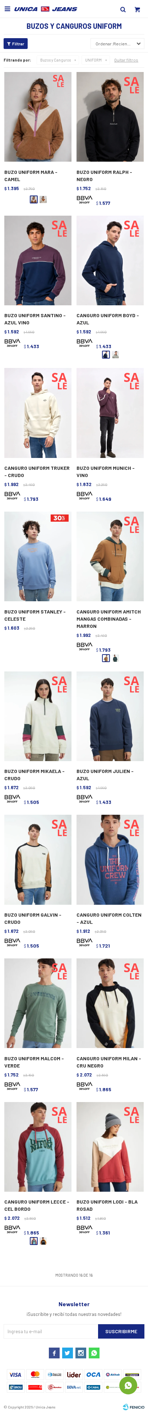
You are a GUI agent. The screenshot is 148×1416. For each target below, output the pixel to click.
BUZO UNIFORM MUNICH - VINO (106, 471)
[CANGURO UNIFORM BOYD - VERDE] (115, 354)
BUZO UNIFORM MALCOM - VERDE (34, 1062)
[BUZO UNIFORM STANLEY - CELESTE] (38, 557)
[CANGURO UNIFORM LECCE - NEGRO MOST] (43, 1241)
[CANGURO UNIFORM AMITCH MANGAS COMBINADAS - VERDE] (115, 658)
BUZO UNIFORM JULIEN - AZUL (105, 774)
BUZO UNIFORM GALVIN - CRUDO (32, 918)
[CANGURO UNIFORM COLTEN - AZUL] (110, 860)
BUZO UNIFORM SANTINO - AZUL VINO (35, 318)
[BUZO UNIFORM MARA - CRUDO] (43, 199)
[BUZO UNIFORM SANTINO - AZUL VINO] (38, 261)
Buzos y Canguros (55, 60)
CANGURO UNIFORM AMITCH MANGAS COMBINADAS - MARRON (109, 618)
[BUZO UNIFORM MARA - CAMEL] (38, 117)
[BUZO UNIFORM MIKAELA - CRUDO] (38, 717)
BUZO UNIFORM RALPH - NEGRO (104, 175)
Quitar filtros (126, 59)
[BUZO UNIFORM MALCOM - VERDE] (38, 1003)
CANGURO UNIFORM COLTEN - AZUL (109, 918)
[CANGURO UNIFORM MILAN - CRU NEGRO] (110, 1003)
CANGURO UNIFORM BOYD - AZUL (108, 318)
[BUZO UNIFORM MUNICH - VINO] (110, 413)
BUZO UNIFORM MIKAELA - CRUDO (34, 774)
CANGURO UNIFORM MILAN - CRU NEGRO (109, 1062)
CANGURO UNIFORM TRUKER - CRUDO (37, 471)
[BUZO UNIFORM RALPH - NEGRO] (110, 117)
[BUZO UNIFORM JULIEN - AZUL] (110, 717)
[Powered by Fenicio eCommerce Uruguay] (133, 1407)
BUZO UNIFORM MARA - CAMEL (30, 175)
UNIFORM (93, 60)
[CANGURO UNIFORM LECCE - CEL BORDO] (38, 1147)
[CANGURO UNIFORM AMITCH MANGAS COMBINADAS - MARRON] (110, 557)
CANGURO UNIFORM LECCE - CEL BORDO (36, 1205)
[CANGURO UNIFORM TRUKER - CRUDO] (38, 413)
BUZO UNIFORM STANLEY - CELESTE (35, 615)
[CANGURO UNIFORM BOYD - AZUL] (110, 261)
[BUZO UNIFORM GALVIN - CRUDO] (38, 860)
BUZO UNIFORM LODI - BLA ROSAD (107, 1205)
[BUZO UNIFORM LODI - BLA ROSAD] (110, 1147)
